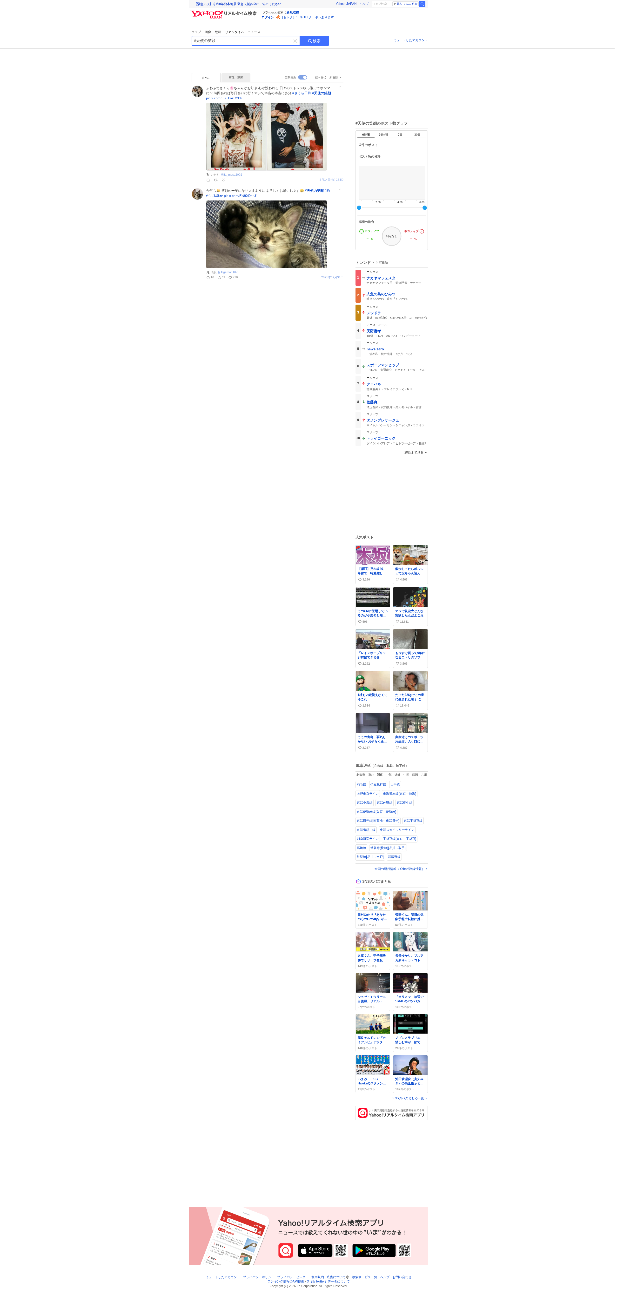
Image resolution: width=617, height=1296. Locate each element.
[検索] (422, 4)
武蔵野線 (394, 857)
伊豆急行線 (378, 784)
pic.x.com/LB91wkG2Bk (224, 98)
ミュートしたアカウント (410, 40)
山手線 (395, 784)
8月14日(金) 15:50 (331, 179)
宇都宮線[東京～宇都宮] (399, 839)
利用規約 (317, 1277)
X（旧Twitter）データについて (328, 1281)
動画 (218, 32)
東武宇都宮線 (413, 820)
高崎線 (361, 848)
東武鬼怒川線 (366, 830)
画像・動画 (236, 77)
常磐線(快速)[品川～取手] (388, 848)
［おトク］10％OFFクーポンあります (307, 17)
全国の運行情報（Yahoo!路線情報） (400, 869)
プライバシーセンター (292, 1277)
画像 (208, 32)
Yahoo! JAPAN (346, 4)
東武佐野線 (384, 802)
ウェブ (196, 32)
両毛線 (361, 784)
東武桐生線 (404, 802)
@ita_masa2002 (231, 174)
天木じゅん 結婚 (406, 4)
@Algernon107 (228, 272)
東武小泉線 (364, 802)
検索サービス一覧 (364, 1277)
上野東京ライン (368, 793)
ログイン (268, 17)
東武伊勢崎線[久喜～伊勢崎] (376, 812)
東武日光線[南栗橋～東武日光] (378, 820)
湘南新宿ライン (368, 839)
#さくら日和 (301, 93)
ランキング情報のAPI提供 (286, 1281)
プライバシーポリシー (258, 1277)
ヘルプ (364, 4)
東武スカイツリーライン (397, 830)
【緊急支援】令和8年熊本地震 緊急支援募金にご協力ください (237, 4)
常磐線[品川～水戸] (370, 857)
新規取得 (293, 12)
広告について (336, 1277)
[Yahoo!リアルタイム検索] (224, 12)
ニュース (254, 32)
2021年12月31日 (332, 277)
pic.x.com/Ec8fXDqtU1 (241, 196)
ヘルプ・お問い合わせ (395, 1277)
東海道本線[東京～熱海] (399, 793)
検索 (317, 41)
